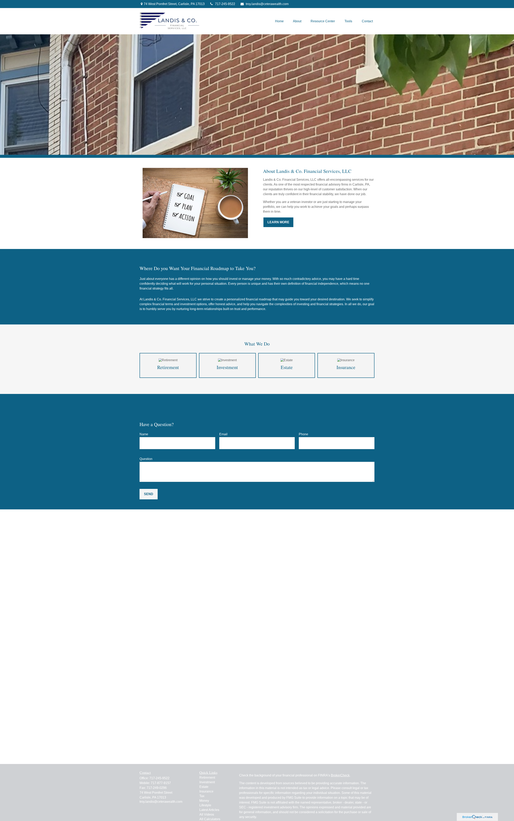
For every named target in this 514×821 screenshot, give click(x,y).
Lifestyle (205, 805)
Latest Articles (209, 810)
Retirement (207, 777)
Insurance (206, 791)
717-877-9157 (161, 783)
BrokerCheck (340, 775)
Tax (201, 796)
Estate (203, 786)
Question (146, 459)
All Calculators (209, 819)
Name (144, 434)
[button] (279, 21)
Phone (303, 434)
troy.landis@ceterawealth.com (267, 4)
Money (204, 800)
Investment (207, 782)
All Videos (206, 814)
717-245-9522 (225, 4)
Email (223, 434)
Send (148, 494)
